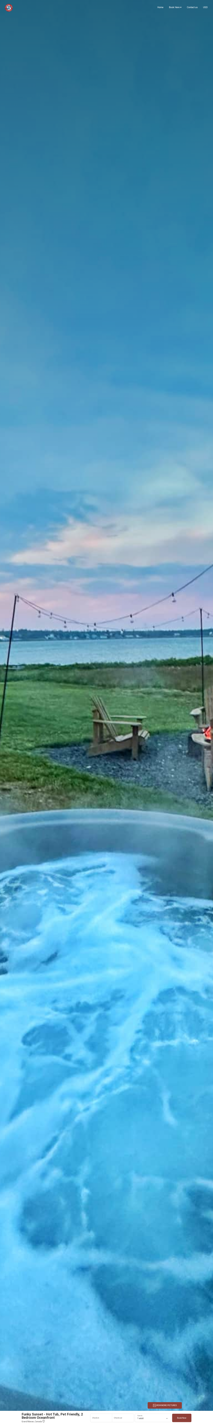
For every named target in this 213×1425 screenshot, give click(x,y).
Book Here (175, 7)
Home (160, 7)
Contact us (192, 7)
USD (205, 7)
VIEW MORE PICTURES (166, 1405)
